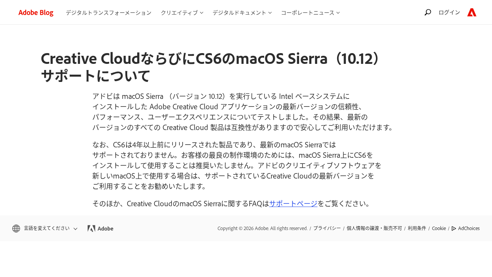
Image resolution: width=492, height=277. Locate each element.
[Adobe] (472, 12)
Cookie (439, 228)
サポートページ (293, 203)
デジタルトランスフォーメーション (108, 12)
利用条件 (417, 228)
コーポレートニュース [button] (307, 12)
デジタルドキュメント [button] (239, 12)
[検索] (428, 12)
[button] (44, 228)
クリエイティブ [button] (179, 12)
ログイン (449, 12)
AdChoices (469, 228)
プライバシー (327, 228)
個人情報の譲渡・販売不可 (374, 228)
